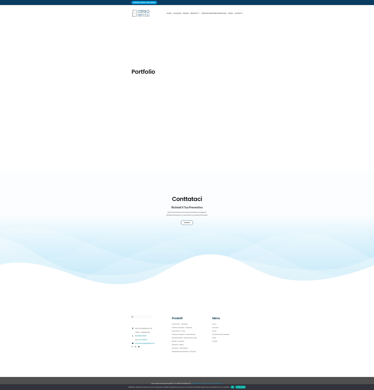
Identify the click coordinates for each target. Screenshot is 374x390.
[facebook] (132, 346)
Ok (232, 387)
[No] (372, 387)
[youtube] (138, 346)
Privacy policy (240, 387)
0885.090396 (141, 336)
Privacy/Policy (209, 383)
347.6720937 (142, 340)
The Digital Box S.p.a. (197, 383)
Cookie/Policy (218, 383)
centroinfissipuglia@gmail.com (144, 343)
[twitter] (135, 346)
